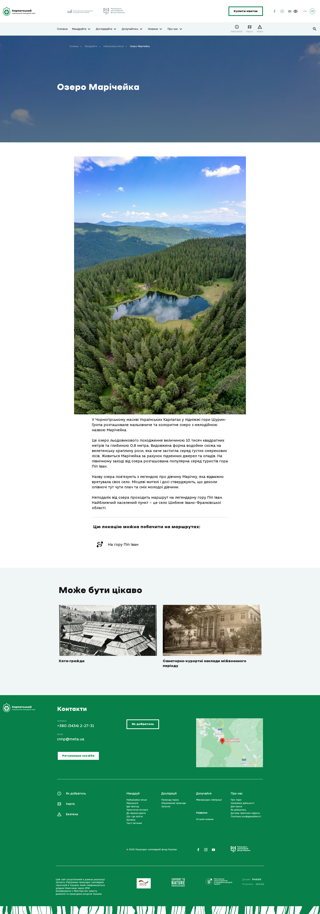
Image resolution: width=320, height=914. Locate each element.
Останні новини (205, 819)
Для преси (236, 806)
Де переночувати (136, 813)
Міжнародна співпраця (209, 800)
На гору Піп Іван (123, 544)
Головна (62, 29)
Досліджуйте (104, 29)
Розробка (253, 884)
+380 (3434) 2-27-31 (75, 726)
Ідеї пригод (132, 806)
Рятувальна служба (78, 756)
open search (314, 29)
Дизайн (246, 879)
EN (305, 11)
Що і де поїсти (134, 816)
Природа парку (170, 800)
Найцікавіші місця (113, 46)
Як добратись (143, 724)
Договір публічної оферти (245, 813)
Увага (260, 31)
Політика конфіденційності (246, 816)
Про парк (236, 800)
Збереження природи (173, 803)
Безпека (72, 814)
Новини (153, 29)
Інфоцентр (237, 31)
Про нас (173, 29)
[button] (296, 11)
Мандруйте (79, 29)
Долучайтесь (130, 29)
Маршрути (132, 803)
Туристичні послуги (137, 810)
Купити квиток (246, 11)
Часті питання (134, 823)
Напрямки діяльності (242, 803)
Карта (249, 31)
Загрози (165, 806)
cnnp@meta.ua (70, 739)
